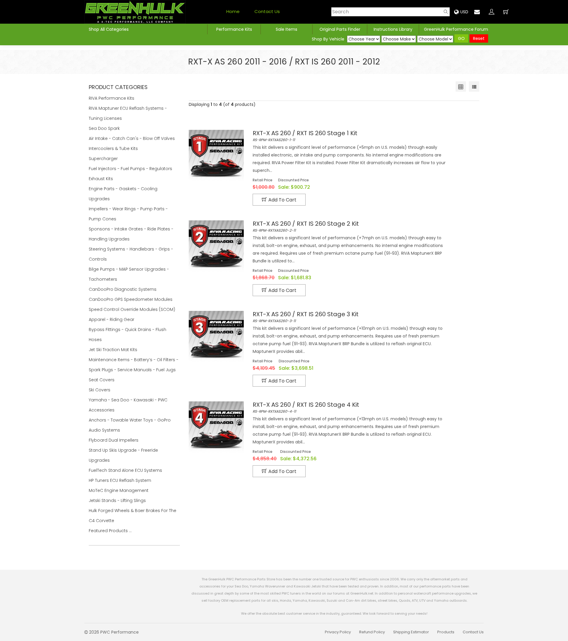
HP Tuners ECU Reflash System (120, 480)
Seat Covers (102, 380)
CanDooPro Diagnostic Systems (123, 289)
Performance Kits (234, 29)
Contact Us (267, 11)
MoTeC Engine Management (119, 490)
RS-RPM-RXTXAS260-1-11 (305, 136)
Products (445, 632)
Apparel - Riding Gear (112, 319)
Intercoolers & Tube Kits (114, 148)
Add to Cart (282, 199)
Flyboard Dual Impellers (113, 440)
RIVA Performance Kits (112, 98)
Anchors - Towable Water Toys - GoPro (130, 420)
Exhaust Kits (101, 179)
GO (461, 38)
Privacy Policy (338, 632)
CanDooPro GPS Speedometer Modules (130, 299)
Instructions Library (393, 29)
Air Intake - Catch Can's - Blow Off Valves (132, 138)
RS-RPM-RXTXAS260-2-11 (306, 226)
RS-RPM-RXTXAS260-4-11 (306, 407)
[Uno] (135, 12)
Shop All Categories (109, 29)
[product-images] (216, 155)
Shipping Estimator (411, 632)
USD (464, 12)
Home (233, 11)
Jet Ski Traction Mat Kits (113, 350)
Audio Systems (105, 430)
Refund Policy (372, 632)
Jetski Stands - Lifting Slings (117, 500)
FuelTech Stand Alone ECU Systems (126, 470)
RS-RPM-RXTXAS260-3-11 (306, 317)
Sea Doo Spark (105, 128)
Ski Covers (100, 390)
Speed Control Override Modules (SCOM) (132, 309)
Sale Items (286, 29)
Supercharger (104, 159)
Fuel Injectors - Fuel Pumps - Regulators (131, 169)
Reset (479, 38)
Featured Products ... (110, 531)
